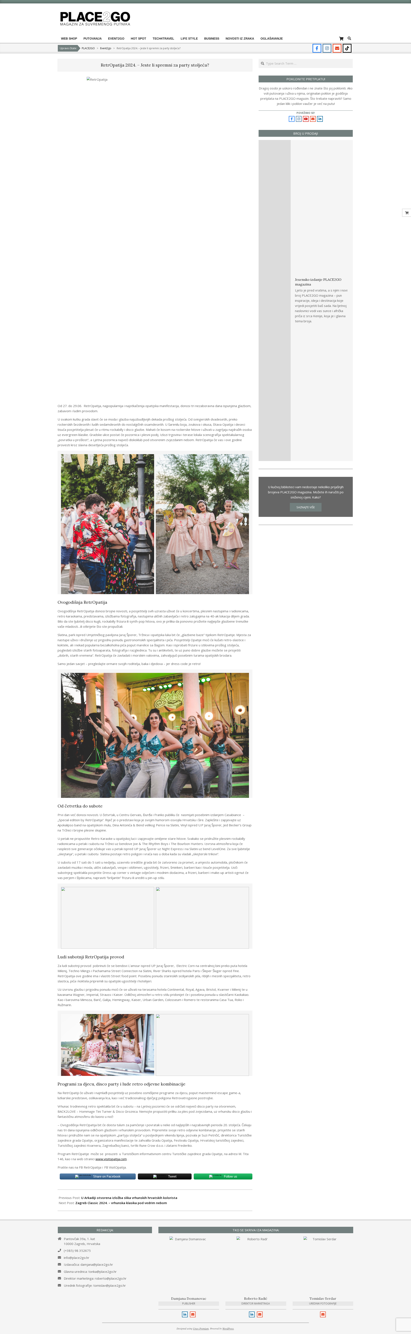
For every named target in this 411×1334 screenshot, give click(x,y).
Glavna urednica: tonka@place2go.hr (90, 1271)
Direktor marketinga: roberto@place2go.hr (95, 1278)
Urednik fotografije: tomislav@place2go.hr (95, 1285)
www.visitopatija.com (111, 1159)
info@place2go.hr (76, 1257)
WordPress (228, 1328)
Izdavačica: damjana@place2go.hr (88, 1264)
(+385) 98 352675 (77, 1250)
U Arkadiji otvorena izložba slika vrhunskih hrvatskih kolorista (129, 1198)
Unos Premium (201, 1328)
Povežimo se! (305, 113)
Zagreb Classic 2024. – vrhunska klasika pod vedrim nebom (121, 1203)
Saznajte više (305, 507)
